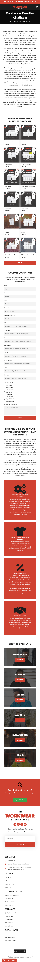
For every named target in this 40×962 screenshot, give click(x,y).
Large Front (9, 397)
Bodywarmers (8, 360)
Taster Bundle (8, 164)
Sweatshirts (7, 345)
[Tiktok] (21, 824)
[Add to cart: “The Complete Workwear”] (33, 172)
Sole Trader (8, 186)
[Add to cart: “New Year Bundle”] (17, 127)
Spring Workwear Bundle (11, 255)
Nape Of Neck (10, 399)
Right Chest (9, 387)
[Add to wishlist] (17, 130)
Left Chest (9, 385)
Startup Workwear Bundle (28, 142)
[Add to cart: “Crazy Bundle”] (33, 194)
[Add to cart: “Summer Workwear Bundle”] (33, 216)
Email (5, 300)
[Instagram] (14, 824)
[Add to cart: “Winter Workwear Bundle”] (33, 240)
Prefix (5, 285)
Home (10, 21)
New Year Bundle (9, 142)
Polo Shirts (7, 330)
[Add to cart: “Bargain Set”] (17, 194)
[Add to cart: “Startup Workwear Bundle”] (33, 127)
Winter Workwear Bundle (28, 255)
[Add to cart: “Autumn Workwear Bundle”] (17, 216)
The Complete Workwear (28, 186)
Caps (5, 367)
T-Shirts (6, 323)
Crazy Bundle (24, 208)
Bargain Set (8, 208)
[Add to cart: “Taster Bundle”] (17, 149)
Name (5, 293)
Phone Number (8, 308)
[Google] (25, 824)
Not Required (10, 401)
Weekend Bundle (26, 164)
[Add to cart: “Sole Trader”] (17, 172)
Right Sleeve (9, 392)
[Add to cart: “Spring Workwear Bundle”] (17, 240)
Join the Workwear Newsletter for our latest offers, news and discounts (20, 830)
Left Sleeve (9, 390)
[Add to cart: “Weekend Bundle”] (33, 149)
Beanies (6, 375)
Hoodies (6, 338)
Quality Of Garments (10, 315)
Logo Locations (8, 382)
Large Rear (9, 394)
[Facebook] (18, 824)
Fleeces (6, 353)
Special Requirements (10, 404)
